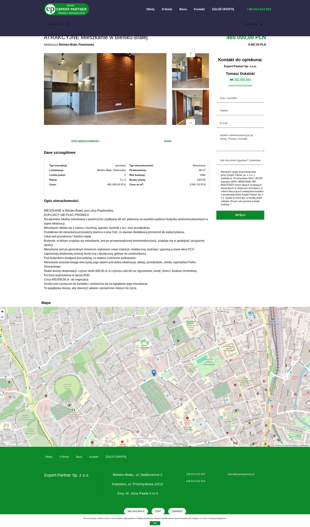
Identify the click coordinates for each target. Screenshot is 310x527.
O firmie (167, 9)
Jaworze (177, 511)
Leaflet (278, 445)
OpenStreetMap (291, 445)
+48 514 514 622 (195, 474)
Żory (158, 511)
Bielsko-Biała (136, 511)
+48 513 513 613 (195, 481)
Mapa (168, 141)
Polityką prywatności (145, 518)
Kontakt (199, 9)
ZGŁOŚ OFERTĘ (223, 9)
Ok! (155, 523)
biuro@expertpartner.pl (241, 474)
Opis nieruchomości (85, 141)
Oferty (150, 9)
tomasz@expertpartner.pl (240, 85)
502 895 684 (243, 79)
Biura (183, 9)
